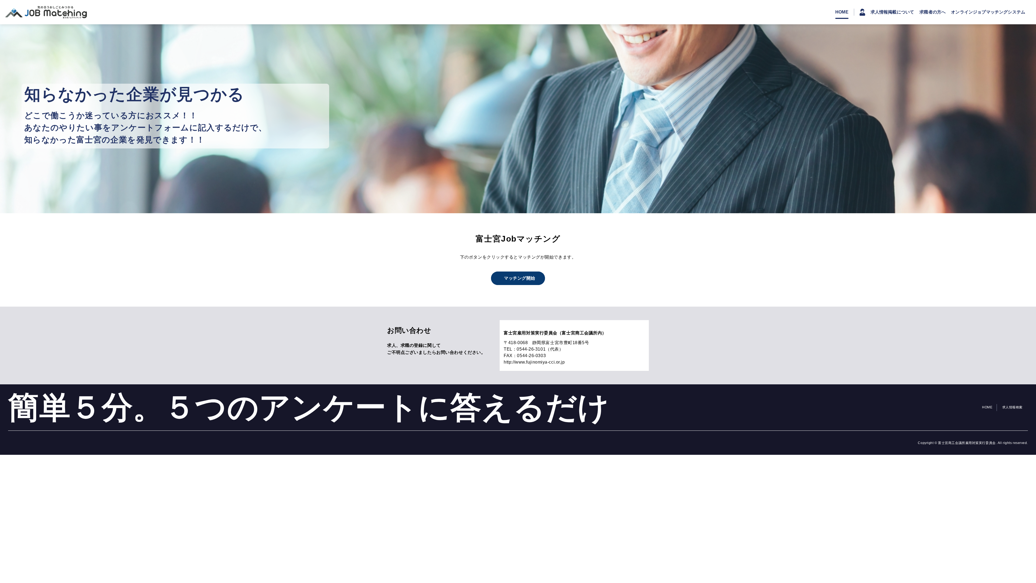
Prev (7, 118)
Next (1029, 118)
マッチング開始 (519, 278)
